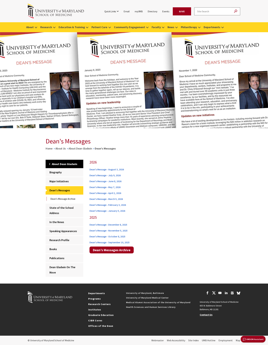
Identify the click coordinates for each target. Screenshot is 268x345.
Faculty (156, 27)
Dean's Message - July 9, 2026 (105, 175)
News (171, 27)
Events (165, 11)
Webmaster (157, 340)
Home (49, 148)
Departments (212, 27)
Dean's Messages (59, 190)
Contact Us (206, 314)
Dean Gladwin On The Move (62, 269)
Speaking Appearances (63, 231)
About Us (60, 148)
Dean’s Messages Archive (111, 250)
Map (238, 340)
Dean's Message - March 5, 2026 (106, 198)
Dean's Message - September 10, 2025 (109, 242)
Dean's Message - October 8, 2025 (107, 236)
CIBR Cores (95, 320)
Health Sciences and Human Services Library (151, 307)
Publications (56, 258)
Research (46, 27)
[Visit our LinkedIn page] (226, 293)
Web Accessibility (176, 340)
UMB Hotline (208, 340)
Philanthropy (189, 27)
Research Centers (99, 304)
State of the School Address (61, 210)
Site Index (193, 340)
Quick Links (110, 11)
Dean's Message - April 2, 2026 (105, 193)
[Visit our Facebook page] (207, 293)
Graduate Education (101, 315)
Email (127, 11)
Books (53, 249)
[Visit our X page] (213, 293)
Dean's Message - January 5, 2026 (107, 210)
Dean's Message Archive (62, 198)
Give (182, 11)
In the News (56, 222)
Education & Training (72, 27)
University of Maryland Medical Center (147, 297)
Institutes (94, 309)
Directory (152, 11)
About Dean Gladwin (80, 148)
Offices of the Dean (100, 325)
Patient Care (99, 27)
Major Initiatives (59, 181)
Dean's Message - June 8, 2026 (105, 181)
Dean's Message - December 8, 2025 (108, 224)
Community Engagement (129, 27)
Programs (94, 298)
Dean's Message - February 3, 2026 (107, 204)
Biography (55, 172)
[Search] (235, 11)
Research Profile (59, 240)
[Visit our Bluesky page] (238, 293)
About (30, 27)
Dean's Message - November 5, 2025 (108, 230)
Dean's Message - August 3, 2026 (106, 169)
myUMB (139, 11)
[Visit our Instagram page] (232, 293)
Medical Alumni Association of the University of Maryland (158, 302)
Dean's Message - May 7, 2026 (105, 187)
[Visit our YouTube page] (219, 293)
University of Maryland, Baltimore (145, 293)
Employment (226, 340)
